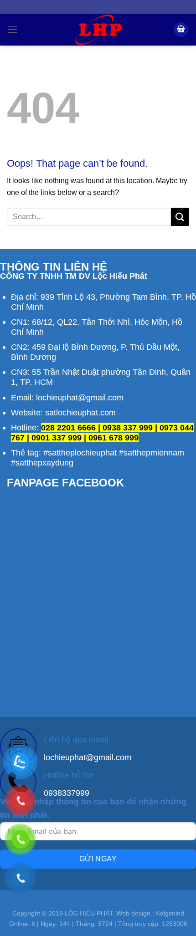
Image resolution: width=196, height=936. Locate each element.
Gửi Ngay (98, 859)
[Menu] (12, 29)
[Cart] (181, 29)
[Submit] (180, 216)
